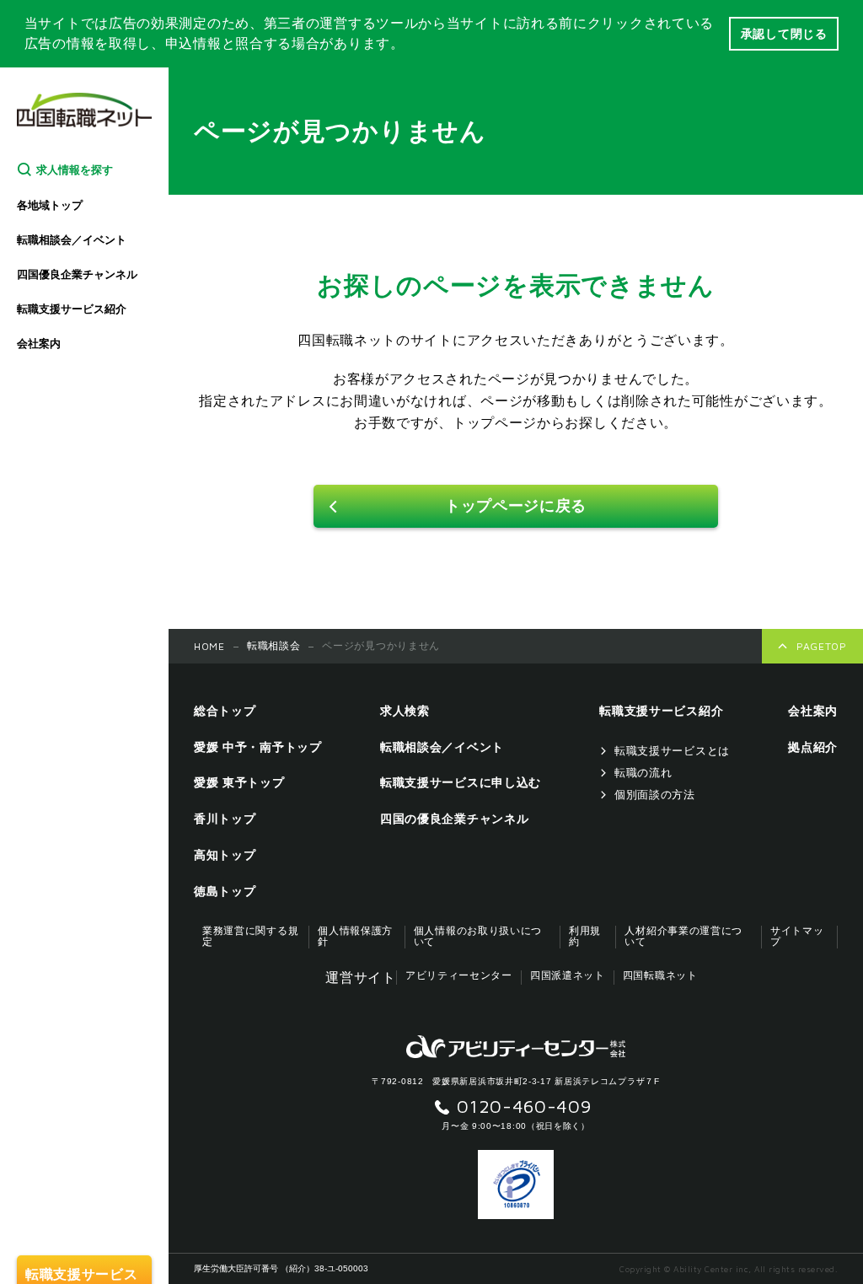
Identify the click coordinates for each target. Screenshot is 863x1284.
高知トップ (225, 855)
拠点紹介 (813, 747)
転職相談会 (274, 646)
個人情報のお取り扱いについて (478, 937)
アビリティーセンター (458, 975)
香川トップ (225, 818)
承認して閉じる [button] (784, 33)
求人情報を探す (74, 170)
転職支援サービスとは (672, 750)
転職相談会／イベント (71, 240)
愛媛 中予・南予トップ (258, 747)
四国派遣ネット (567, 975)
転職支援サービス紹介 (71, 309)
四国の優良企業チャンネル (454, 818)
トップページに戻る (516, 505)
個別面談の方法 (654, 794)
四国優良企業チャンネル (77, 274)
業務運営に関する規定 (250, 937)
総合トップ (225, 710)
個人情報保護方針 (355, 937)
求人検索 (405, 710)
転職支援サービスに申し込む (460, 782)
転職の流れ (643, 772)
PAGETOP (821, 646)
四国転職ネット (660, 975)
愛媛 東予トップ (239, 782)
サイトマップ (797, 937)
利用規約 (585, 937)
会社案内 (39, 343)
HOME (209, 646)
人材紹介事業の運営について (683, 937)
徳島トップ (225, 891)
